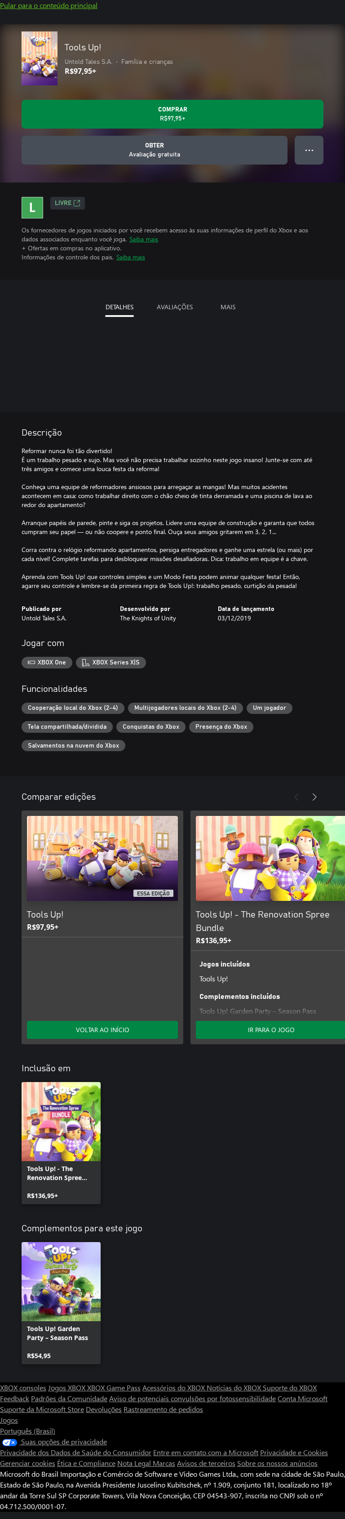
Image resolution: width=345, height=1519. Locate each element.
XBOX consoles (23, 1387)
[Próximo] (314, 797)
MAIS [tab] (228, 307)
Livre (63, 203)
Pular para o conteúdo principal (48, 5)
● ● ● (309, 149)
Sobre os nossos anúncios (277, 1463)
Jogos (9, 1420)
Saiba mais (143, 239)
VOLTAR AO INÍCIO (102, 1029)
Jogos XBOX (67, 1387)
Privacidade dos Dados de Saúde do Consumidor (75, 1452)
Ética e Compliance (86, 1463)
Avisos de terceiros (206, 1463)
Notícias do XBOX (235, 1387)
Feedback (14, 1398)
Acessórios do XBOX (174, 1387)
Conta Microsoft (302, 1398)
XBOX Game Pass (114, 1387)
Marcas (164, 1463)
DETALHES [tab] (119, 307)
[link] (61, 1143)
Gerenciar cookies (27, 1463)
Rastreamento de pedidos (163, 1409)
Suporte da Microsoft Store (42, 1409)
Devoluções (104, 1409)
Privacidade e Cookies (294, 1452)
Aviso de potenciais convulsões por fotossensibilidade (192, 1398)
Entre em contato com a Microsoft (205, 1452)
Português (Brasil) (27, 1430)
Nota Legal (135, 1463)
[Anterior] (296, 797)
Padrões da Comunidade (69, 1398)
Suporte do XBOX (290, 1387)
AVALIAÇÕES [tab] (175, 307)
